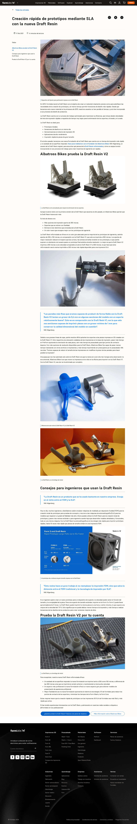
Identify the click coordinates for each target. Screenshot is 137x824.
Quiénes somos (82, 776)
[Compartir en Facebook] (109, 17)
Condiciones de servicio (89, 820)
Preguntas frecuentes (122, 820)
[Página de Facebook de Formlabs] (12, 757)
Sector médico (49, 793)
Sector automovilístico (52, 783)
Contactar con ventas (117, 776)
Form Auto (48, 750)
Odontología (81, 750)
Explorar (70, 3)
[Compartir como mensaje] (121, 17)
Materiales (51, 3)
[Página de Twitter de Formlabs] (17, 757)
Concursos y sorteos (106, 820)
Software (61, 3)
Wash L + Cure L (67, 740)
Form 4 (47, 737)
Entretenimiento (50, 799)
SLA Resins (81, 737)
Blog (63, 779)
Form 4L (47, 743)
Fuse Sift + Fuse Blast (68, 743)
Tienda (131, 2)
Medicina (80, 753)
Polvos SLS (81, 740)
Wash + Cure (66, 737)
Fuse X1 (47, 753)
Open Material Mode (84, 760)
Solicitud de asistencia (101, 776)
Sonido (47, 806)
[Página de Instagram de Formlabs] (22, 757)
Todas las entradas (22, 10)
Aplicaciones (65, 776)
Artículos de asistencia (101, 779)
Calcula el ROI (66, 789)
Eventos (64, 786)
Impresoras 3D (40, 3)
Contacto (98, 3)
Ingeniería (81, 747)
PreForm (96, 737)
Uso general (81, 743)
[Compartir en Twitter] (115, 17)
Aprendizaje (79, 3)
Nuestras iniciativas (84, 783)
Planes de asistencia (116, 737)
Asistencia (89, 3)
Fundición (81, 757)
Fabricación (48, 779)
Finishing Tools (66, 747)
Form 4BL (48, 747)
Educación (48, 796)
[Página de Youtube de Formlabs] (27, 757)
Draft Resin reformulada (94, 146)
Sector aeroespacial (51, 786)
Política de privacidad (73, 820)
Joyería (47, 803)
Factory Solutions (115, 740)
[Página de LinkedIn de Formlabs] (32, 757)
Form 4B (47, 740)
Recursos (64, 783)
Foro (63, 793)
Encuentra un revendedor (118, 779)
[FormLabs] (8, 3)
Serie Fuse (48, 757)
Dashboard (97, 740)
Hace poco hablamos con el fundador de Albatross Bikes (88, 144)
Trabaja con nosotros (84, 779)
